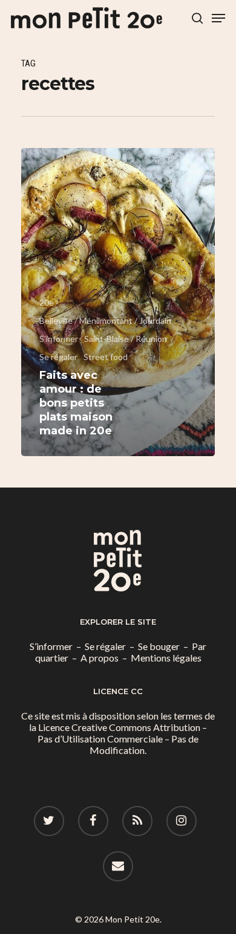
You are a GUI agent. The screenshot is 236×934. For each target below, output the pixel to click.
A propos (99, 657)
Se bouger (159, 646)
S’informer (51, 646)
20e (46, 302)
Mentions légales (166, 657)
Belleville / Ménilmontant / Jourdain (105, 320)
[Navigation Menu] (218, 18)
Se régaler (58, 357)
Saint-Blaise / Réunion (125, 338)
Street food (106, 357)
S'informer (58, 338)
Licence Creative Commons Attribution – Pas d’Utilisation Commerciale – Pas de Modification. (122, 738)
